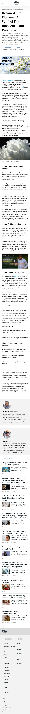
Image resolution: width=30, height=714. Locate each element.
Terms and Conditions (6, 707)
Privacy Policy (4, 705)
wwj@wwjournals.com (6, 703)
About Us (4, 709)
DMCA (3, 711)
